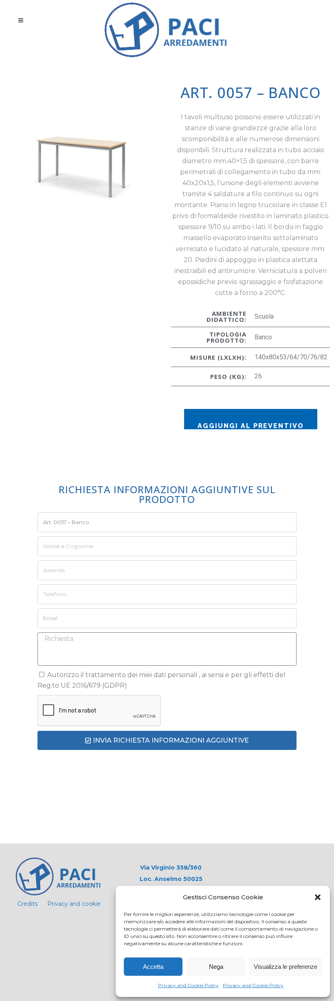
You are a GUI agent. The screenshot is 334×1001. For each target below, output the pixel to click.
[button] (318, 897)
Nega (216, 966)
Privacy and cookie (74, 903)
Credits (27, 903)
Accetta (153, 966)
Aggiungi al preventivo (251, 425)
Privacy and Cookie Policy (188, 985)
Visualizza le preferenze (285, 966)
